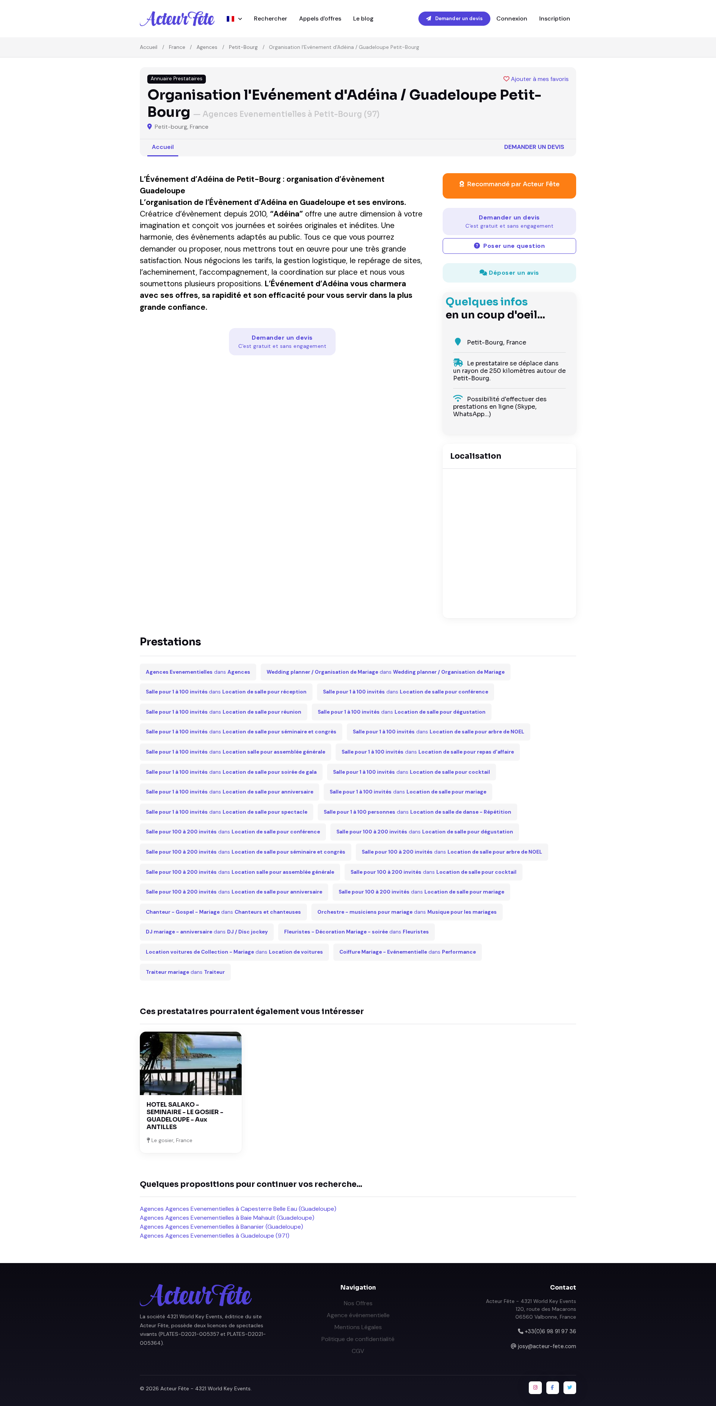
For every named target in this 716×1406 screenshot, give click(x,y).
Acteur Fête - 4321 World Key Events (205, 1388)
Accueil (148, 47)
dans (198, 672)
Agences (207, 47)
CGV (358, 1351)
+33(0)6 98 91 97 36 (550, 1331)
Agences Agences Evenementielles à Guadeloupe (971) (214, 1236)
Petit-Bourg (243, 47)
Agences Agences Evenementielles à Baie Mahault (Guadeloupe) (227, 1218)
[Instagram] (535, 1387)
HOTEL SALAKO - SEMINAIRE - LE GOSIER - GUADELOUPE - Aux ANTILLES (185, 1116)
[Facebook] (552, 1387)
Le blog (363, 18)
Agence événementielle (358, 1315)
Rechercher (270, 18)
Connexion (511, 18)
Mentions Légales (358, 1327)
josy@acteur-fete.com (547, 1346)
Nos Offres (358, 1303)
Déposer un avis (513, 273)
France (177, 47)
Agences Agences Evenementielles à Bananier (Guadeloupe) (221, 1227)
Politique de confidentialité (358, 1339)
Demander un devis (458, 18)
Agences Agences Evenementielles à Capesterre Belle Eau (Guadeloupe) (238, 1209)
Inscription (554, 18)
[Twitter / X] (569, 1387)
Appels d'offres (320, 18)
